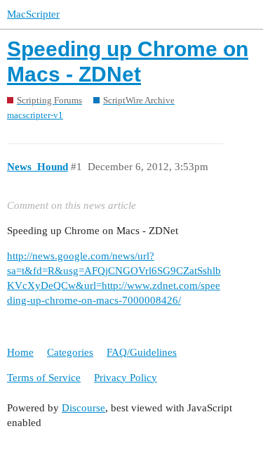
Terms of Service (44, 377)
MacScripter (33, 14)
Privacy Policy (125, 377)
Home (20, 352)
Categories (70, 352)
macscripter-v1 (35, 115)
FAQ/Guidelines (142, 352)
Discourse (83, 407)
